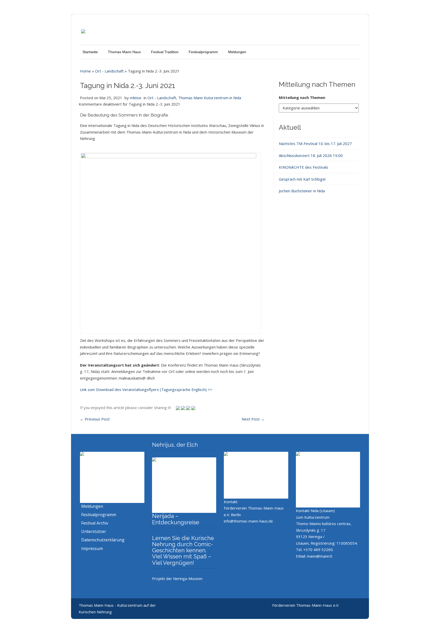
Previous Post (95, 419)
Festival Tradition (164, 52)
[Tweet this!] (178, 407)
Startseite (90, 52)
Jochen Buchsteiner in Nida (302, 190)
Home (85, 71)
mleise (135, 97)
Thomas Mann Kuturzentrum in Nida (209, 97)
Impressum (92, 548)
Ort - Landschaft (109, 71)
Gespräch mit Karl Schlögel (302, 179)
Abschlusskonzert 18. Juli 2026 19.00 (311, 155)
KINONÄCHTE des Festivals (303, 167)
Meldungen (237, 52)
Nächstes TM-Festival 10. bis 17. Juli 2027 (315, 143)
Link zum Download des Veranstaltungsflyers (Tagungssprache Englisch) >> (146, 389)
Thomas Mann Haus (124, 52)
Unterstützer (93, 531)
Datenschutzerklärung (103, 540)
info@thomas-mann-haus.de (248, 521)
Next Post (253, 419)
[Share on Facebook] (188, 407)
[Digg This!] (193, 407)
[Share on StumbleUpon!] (183, 407)
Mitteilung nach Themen (302, 97)
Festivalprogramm (203, 52)
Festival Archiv (94, 523)
